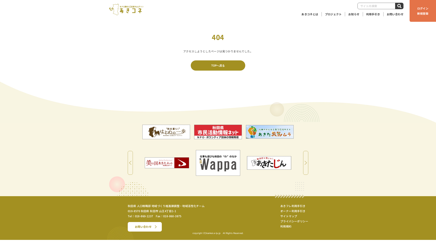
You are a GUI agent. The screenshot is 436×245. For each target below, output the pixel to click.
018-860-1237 (144, 216)
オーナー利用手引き (293, 211)
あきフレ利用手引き (293, 206)
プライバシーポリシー (294, 221)
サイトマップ (288, 216)
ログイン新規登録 (423, 10)
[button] (373, 14)
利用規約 (286, 226)
